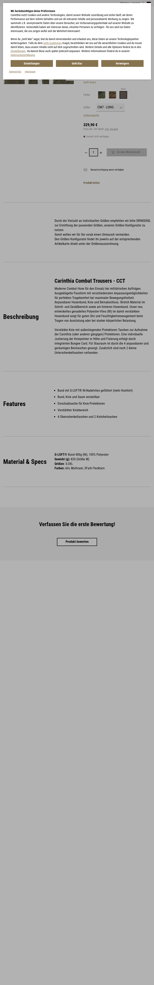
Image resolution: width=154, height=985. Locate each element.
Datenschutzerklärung (23, 55)
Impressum (30, 71)
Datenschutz (15, 71)
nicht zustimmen (52, 43)
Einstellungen (18, 51)
